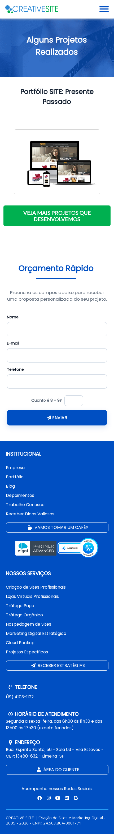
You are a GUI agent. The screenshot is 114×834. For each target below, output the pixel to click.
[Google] (75, 798)
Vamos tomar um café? (60, 527)
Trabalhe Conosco (25, 505)
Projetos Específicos (27, 652)
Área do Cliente (60, 770)
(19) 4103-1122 (20, 697)
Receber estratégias (61, 665)
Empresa (15, 468)
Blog (10, 486)
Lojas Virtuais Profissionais (32, 596)
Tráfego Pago (20, 606)
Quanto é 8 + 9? (46, 400)
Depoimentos (20, 495)
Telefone (15, 369)
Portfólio (15, 477)
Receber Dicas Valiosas (30, 514)
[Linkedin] (66, 798)
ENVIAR (59, 418)
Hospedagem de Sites (28, 624)
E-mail (13, 343)
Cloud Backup (20, 643)
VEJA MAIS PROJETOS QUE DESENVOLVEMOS (57, 215)
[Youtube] (57, 798)
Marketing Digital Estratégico (36, 633)
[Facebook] (39, 798)
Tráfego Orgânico (24, 615)
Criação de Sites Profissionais (36, 587)
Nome (13, 317)
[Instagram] (48, 798)
